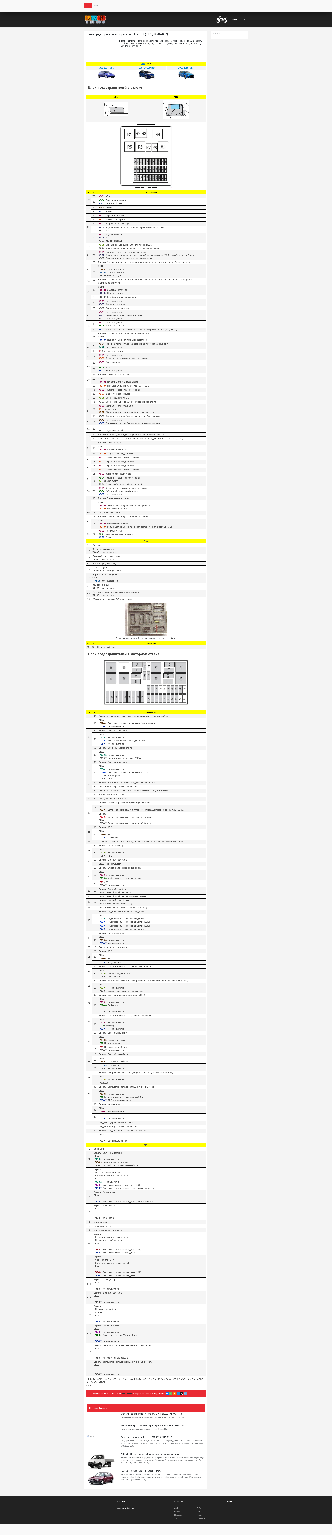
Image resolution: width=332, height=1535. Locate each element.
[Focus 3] (186, 75)
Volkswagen (201, 1518)
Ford (143, 64)
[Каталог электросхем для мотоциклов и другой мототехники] (221, 19)
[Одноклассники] (174, 1393)
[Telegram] (185, 1393)
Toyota (176, 1518)
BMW (199, 1508)
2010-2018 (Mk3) (186, 68)
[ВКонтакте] (167, 1393)
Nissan (199, 1515)
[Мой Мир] (178, 1393)
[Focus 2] (147, 74)
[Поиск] (88, 5)
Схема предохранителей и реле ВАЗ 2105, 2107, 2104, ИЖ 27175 (151, 1413)
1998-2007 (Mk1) (106, 68)
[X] (181, 1393)
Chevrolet (177, 1512)
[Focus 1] (106, 74)
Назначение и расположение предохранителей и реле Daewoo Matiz (154, 1425)
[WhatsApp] (170, 1393)
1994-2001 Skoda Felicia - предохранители (141, 1470)
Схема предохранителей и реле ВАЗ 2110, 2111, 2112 (146, 1437)
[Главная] (95, 19)
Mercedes (178, 1515)
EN (244, 19)
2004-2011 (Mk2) (147, 68)
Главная (234, 19)
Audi (176, 1508)
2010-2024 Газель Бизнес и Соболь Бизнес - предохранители (150, 1454)
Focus (129, 1393)
